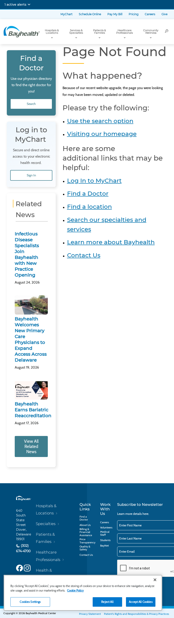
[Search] (167, 31)
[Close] (155, 580)
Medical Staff (104, 533)
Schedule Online (90, 14)
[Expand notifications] (29, 4)
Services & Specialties (76, 31)
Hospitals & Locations (52, 31)
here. (146, 514)
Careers (150, 14)
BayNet (104, 545)
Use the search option (100, 121)
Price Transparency (87, 541)
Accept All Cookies (140, 602)
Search (31, 104)
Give (164, 14)
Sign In (31, 175)
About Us (85, 524)
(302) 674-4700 (23, 548)
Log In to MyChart (94, 180)
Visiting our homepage (102, 133)
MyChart (66, 14)
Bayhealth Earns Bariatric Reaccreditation (33, 409)
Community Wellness (150, 31)
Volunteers (106, 527)
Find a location (89, 206)
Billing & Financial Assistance (86, 532)
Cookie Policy (75, 590)
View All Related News (31, 446)
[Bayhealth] (21, 32)
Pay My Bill (114, 14)
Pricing (133, 14)
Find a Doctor (88, 193)
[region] (83, 593)
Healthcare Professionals (124, 31)
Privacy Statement (90, 614)
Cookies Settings (30, 602)
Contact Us (83, 255)
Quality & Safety (85, 548)
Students (105, 540)
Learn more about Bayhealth (111, 242)
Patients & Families (99, 31)
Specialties (46, 523)
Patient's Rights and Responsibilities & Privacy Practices (136, 614)
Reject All (107, 602)
